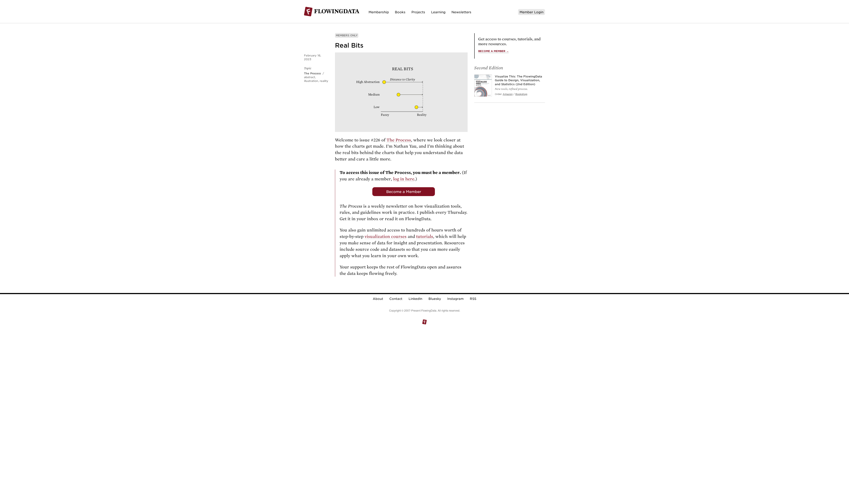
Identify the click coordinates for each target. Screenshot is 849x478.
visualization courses (386, 236)
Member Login (531, 12)
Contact (395, 299)
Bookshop (521, 94)
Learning (438, 12)
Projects (418, 12)
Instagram (455, 299)
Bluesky (434, 299)
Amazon (508, 94)
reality (324, 81)
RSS (473, 299)
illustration (311, 81)
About (378, 299)
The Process (312, 73)
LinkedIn (415, 299)
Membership (379, 12)
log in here (403, 179)
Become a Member (403, 191)
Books (400, 12)
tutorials (424, 236)
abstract (309, 77)
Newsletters (461, 12)
